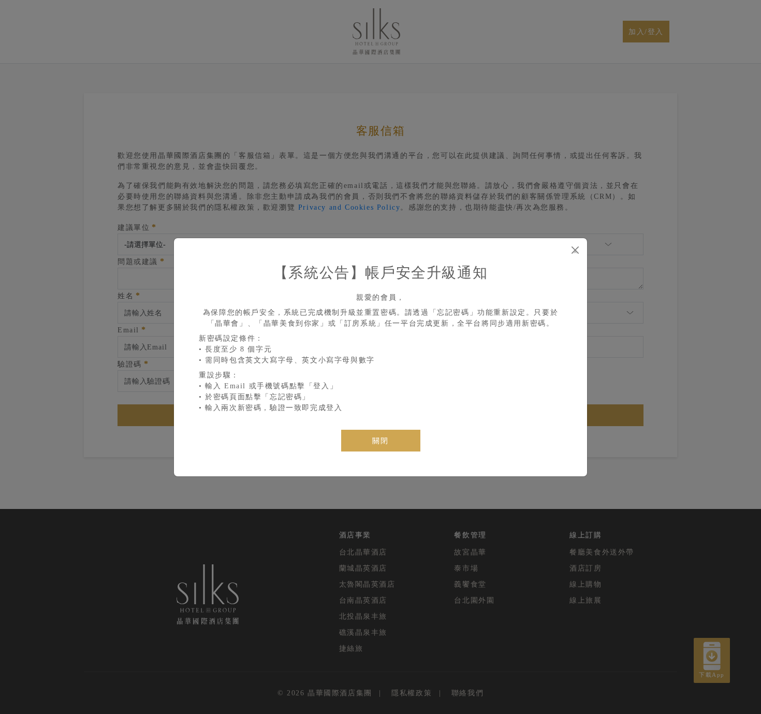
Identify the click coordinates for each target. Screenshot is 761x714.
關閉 (380, 441)
